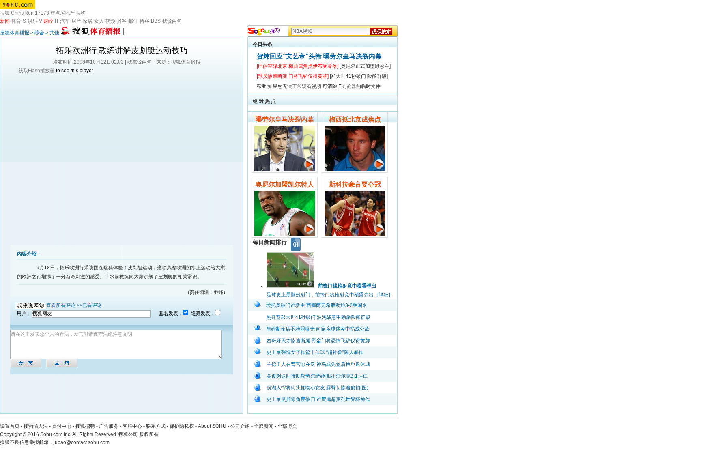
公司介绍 (240, 426)
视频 (110, 21)
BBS (156, 21)
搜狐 (5, 13)
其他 (54, 33)
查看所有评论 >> (64, 305)
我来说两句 (139, 62)
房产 (76, 21)
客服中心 (132, 426)
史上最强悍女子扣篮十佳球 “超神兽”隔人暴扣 (315, 352)
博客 (144, 21)
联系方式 (156, 426)
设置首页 (9, 426)
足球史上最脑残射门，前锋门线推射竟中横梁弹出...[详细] (328, 295)
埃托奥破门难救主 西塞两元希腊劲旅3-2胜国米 (316, 305)
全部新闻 (263, 426)
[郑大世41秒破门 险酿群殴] (359, 76)
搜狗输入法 (36, 426)
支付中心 (61, 426)
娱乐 (32, 21)
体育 (16, 21)
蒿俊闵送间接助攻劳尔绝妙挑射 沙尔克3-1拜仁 (317, 376)
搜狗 (81, 13)
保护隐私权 (182, 426)
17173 (42, 13)
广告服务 (108, 426)
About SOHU (212, 426)
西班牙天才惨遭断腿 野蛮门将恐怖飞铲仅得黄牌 (318, 341)
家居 (87, 21)
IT (56, 21)
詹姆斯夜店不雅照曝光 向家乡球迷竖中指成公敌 (318, 329)
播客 (122, 21)
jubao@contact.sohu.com (82, 442)
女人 (99, 21)
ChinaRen (22, 13)
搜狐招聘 (85, 426)
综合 (39, 33)
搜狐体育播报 (14, 33)
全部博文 (287, 426)
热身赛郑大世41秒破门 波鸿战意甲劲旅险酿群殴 (318, 317)
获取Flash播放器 (36, 70)
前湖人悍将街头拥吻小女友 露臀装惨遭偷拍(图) (317, 388)
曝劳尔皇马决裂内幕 (285, 119)
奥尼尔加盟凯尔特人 (285, 184)
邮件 (133, 21)
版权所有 (149, 434)
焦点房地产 (62, 13)
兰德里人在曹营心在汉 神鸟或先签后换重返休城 (318, 364)
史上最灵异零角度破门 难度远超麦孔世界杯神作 (318, 399)
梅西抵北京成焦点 (355, 119)
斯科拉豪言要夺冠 (355, 184)
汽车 (65, 21)
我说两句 (172, 21)
